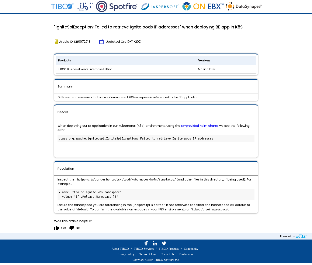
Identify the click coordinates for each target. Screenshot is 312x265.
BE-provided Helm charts (199, 126)
